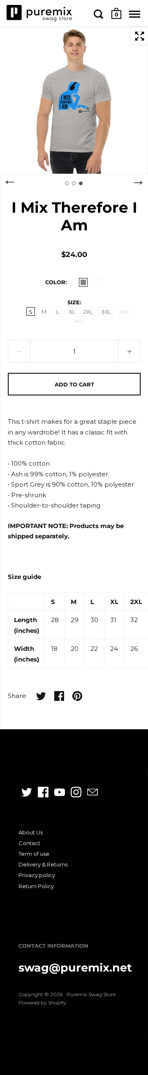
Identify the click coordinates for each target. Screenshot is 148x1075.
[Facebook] (43, 792)
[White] (96, 282)
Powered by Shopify (42, 1002)
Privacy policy (36, 875)
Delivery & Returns (42, 864)
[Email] (92, 792)
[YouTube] (59, 792)
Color (55, 282)
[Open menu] (134, 13)
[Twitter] (26, 792)
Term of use (33, 853)
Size (73, 302)
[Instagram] (76, 792)
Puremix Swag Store (91, 994)
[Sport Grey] (83, 282)
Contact (29, 843)
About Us (30, 832)
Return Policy (36, 886)
